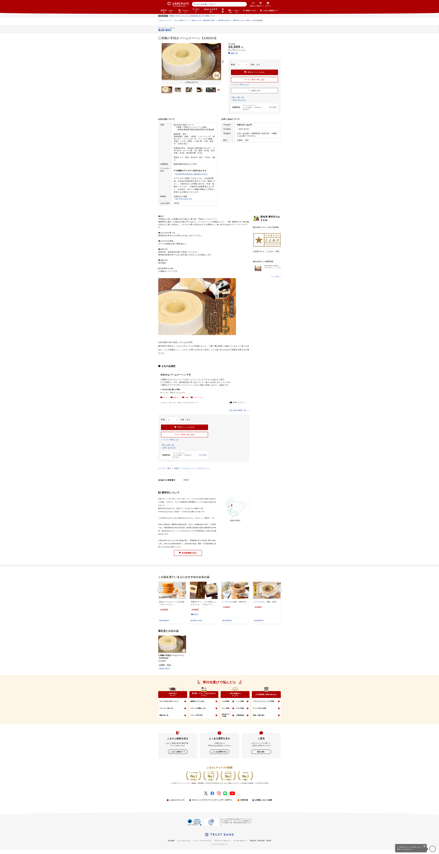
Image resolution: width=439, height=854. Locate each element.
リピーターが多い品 (166, 708)
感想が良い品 (163, 715)
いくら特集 (240, 701)
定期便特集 (240, 715)
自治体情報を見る (189, 553)
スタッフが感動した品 (198, 708)
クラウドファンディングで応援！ (264, 701)
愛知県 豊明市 (164, 668)
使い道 (233, 11)
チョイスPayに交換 (259, 708)
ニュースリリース (183, 841)
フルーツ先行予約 (196, 715)
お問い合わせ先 (239, 100)
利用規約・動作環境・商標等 (260, 841)
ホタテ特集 (240, 708)
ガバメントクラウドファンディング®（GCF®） (212, 800)
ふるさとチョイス (177, 800)
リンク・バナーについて (202, 841)
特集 (223, 10)
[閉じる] (424, 846)
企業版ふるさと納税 (263, 800)
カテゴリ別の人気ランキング (169, 701)
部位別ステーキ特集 (226, 715)
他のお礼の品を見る (183, 199)
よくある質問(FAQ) (219, 752)
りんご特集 (225, 708)
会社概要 (171, 841)
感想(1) (196, 614)
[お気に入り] (432, 849)
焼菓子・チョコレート (184, 468)
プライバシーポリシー (222, 841)
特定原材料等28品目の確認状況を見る (191, 174)
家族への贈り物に (259, 715)
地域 (183, 11)
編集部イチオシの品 (197, 701)
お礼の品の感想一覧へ (238, 410)
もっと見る (275, 276)
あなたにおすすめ (210, 10)
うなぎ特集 (225, 701)
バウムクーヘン (203, 468)
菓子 (169, 468)
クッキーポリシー (240, 841)
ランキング (196, 10)
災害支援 (244, 800)
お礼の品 (167, 11)
